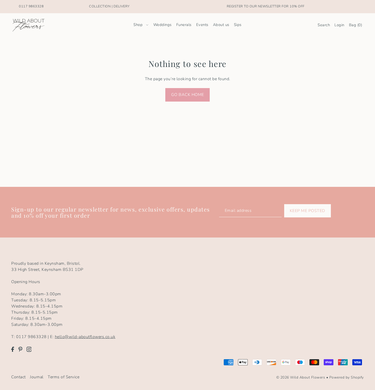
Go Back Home (187, 95)
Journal (37, 377)
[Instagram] (29, 349)
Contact (18, 377)
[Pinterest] (20, 349)
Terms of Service (63, 377)
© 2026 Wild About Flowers (300, 377)
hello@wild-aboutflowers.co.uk (85, 337)
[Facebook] (12, 349)
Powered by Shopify (346, 377)
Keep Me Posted (307, 211)
